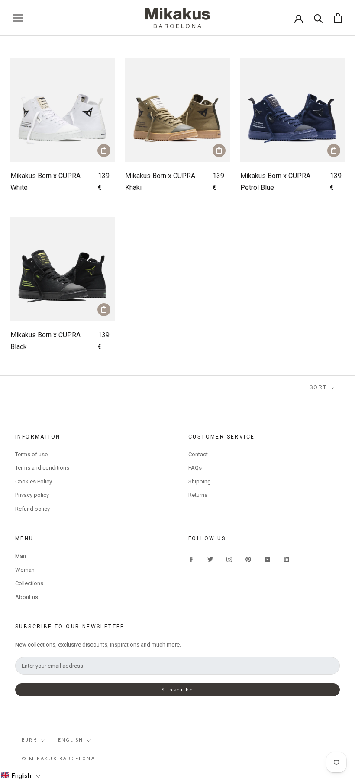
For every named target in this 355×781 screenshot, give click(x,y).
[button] (21, 776)
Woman (25, 570)
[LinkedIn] (286, 558)
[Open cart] (338, 18)
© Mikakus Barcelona (58, 759)
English (70, 740)
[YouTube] (267, 558)
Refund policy (32, 509)
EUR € (29, 740)
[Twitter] (210, 558)
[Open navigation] (18, 18)
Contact (198, 454)
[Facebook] (191, 558)
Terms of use (31, 454)
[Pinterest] (248, 558)
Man (20, 556)
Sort (319, 387)
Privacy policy (32, 495)
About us (26, 597)
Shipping (199, 481)
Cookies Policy (33, 481)
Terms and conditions (42, 467)
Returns (197, 495)
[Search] (318, 17)
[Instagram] (229, 558)
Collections (29, 583)
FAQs (195, 467)
